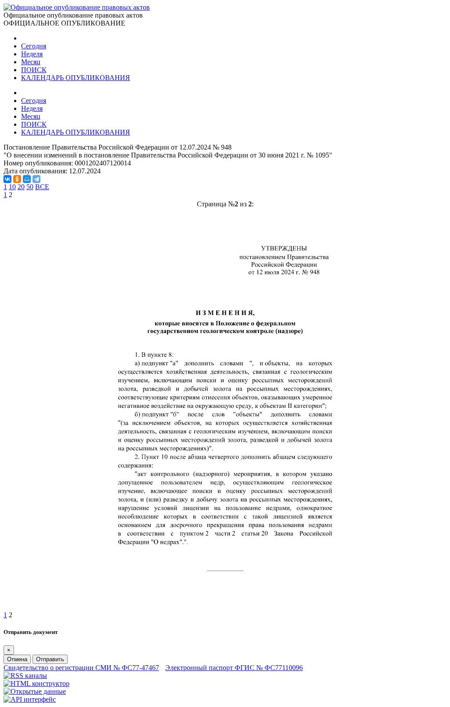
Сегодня (33, 46)
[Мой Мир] (27, 179)
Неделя (32, 54)
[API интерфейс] (30, 699)
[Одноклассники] (17, 179)
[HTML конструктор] (36, 683)
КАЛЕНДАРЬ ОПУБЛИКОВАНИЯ (75, 77)
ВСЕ (42, 186)
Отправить (50, 659)
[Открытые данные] (35, 691)
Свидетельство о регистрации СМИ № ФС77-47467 (81, 667)
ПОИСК (34, 69)
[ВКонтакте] (7, 179)
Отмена (17, 659)
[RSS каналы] (25, 675)
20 (21, 186)
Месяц (30, 62)
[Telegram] (36, 179)
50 (29, 186)
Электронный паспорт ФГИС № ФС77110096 (234, 667)
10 (12, 186)
